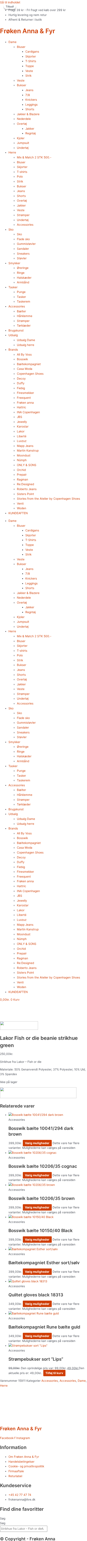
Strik (28, 75)
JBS (19, 417)
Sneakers (23, 253)
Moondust (23, 455)
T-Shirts (30, 61)
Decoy (21, 378)
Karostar (23, 426)
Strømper (23, 215)
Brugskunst (16, 330)
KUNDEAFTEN (18, 513)
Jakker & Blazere (28, 114)
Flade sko (23, 239)
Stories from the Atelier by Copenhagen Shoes (48, 498)
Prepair (22, 474)
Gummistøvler (26, 243)
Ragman (22, 479)
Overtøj (22, 123)
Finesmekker (25, 393)
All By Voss (24, 354)
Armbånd (23, 282)
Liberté (21, 436)
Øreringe (23, 268)
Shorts (29, 109)
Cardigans (32, 51)
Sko (11, 229)
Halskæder (24, 277)
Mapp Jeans (25, 446)
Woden (21, 508)
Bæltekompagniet (29, 364)
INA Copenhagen (28, 412)
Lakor (20, 431)
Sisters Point (25, 494)
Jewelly (22, 421)
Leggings (31, 104)
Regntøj (30, 133)
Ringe (20, 272)
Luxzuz (21, 441)
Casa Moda (24, 368)
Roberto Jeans (27, 489)
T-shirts (22, 172)
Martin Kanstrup (28, 450)
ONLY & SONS (26, 465)
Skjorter (30, 56)
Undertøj (23, 147)
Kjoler (20, 138)
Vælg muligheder (37, 1143)
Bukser (21, 85)
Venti (20, 503)
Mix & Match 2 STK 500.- (34, 157)
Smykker (14, 263)
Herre (12, 152)
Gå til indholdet (10, 2)
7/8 (27, 95)
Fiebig (21, 388)
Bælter (21, 311)
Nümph (22, 460)
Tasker (13, 287)
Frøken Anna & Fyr (27, 31)
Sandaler (23, 248)
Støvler (22, 258)
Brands (13, 349)
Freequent (24, 397)
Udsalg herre (25, 345)
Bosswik (22, 359)
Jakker (29, 128)
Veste (29, 71)
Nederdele (24, 119)
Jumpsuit (23, 143)
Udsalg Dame (26, 340)
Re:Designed (25, 484)
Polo (20, 176)
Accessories (25, 224)
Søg (2, 1518)
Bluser (21, 47)
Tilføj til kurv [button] (54, 1373)
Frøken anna (25, 402)
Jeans (29, 90)
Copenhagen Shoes (30, 373)
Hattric (21, 407)
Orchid (21, 470)
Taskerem (23, 301)
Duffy (20, 383)
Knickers (31, 99)
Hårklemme (24, 316)
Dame (12, 42)
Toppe (29, 66)
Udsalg (13, 335)
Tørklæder (24, 325)
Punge (21, 292)
